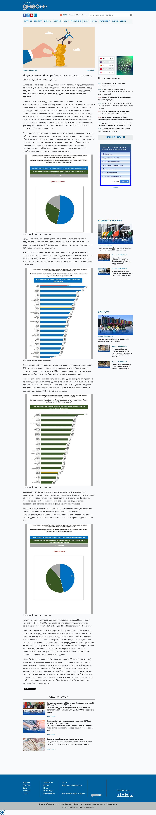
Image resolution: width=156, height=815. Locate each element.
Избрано (57, 21)
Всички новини (119, 21)
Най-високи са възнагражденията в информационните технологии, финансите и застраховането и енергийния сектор (70, 728)
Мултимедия (104, 21)
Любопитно (76, 21)
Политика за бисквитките (72, 785)
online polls (115, 187)
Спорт (66, 21)
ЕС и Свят (38, 21)
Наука (94, 21)
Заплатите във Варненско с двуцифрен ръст (65, 739)
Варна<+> (48, 21)
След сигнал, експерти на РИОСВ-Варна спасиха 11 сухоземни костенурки (121, 366)
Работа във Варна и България (73, 793)
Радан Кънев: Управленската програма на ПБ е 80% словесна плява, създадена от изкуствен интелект (115, 105)
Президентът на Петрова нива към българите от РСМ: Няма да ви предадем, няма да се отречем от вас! (115, 91)
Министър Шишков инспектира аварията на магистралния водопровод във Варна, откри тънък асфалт (122, 353)
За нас (64, 782)
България (28, 21)
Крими (86, 21)
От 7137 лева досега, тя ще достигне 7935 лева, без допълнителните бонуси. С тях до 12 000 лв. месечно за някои (70, 710)
